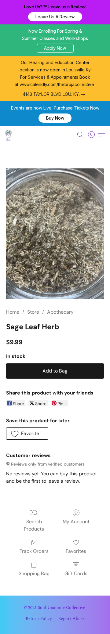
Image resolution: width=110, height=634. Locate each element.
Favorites (76, 551)
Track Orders (34, 551)
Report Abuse (71, 619)
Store (33, 312)
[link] (55, 94)
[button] (55, 16)
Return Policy (39, 619)
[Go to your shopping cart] (93, 135)
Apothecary (60, 312)
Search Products (34, 525)
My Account (76, 521)
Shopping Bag (34, 573)
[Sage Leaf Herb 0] (55, 233)
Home (12, 312)
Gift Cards (75, 573)
